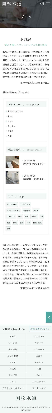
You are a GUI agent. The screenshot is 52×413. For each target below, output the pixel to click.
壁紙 (8, 229)
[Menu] (48, 4)
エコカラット (25, 204)
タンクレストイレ (13, 210)
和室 (8, 223)
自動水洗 (26, 210)
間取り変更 (37, 223)
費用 (26, 216)
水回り (10, 116)
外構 (20, 216)
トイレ (10, 121)
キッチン (11, 126)
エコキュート (12, 204)
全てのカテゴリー (15, 111)
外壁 (10, 136)
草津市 (35, 210)
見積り (34, 216)
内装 (41, 216)
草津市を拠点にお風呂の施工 (34, 82)
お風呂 (10, 131)
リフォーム (11, 216)
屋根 (21, 223)
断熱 (15, 223)
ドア (28, 223)
